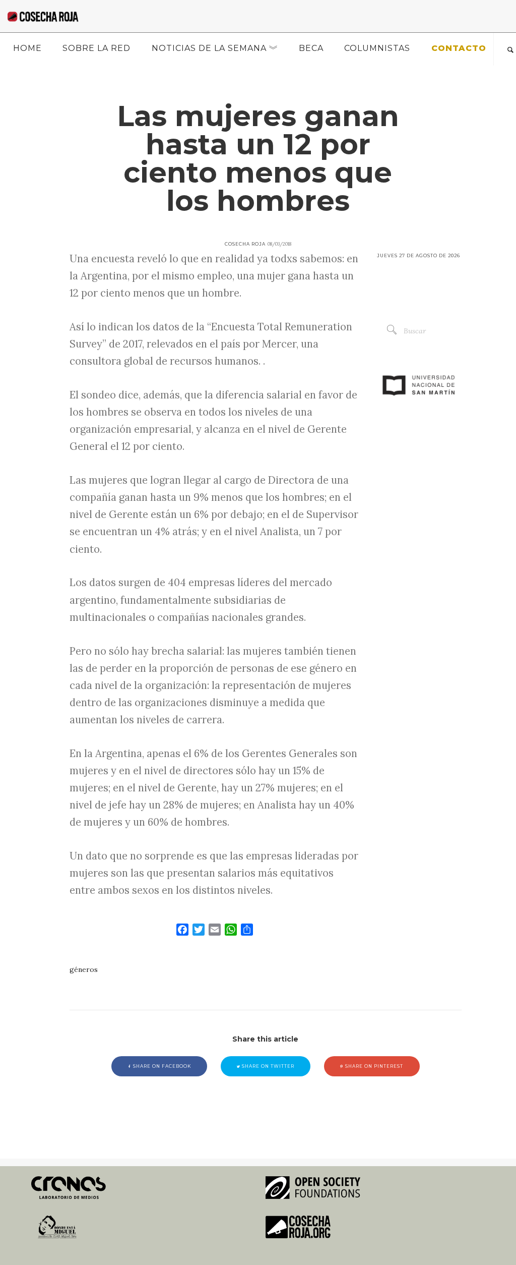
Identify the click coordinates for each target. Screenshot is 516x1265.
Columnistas (377, 48)
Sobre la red (96, 48)
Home (27, 48)
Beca (311, 48)
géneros (84, 969)
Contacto (458, 48)
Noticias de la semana (209, 48)
